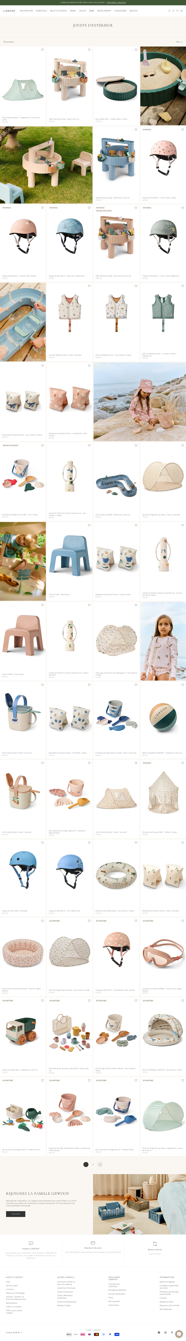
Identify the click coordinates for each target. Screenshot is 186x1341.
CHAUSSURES (120, 11)
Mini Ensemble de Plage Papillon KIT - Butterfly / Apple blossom (67, 832)
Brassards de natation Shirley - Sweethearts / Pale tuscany (68, 435)
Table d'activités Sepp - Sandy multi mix (64, 119)
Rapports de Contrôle (169, 1305)
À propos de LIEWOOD (113, 1285)
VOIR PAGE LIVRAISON (116, 3)
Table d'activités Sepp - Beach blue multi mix (113, 198)
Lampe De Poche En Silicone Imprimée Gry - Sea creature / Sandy (67, 514)
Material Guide (64, 1305)
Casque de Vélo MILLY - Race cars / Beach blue (67, 276)
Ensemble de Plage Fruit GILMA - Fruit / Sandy (20, 515)
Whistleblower (166, 1309)
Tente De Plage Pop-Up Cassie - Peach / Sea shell (161, 515)
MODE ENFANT (104, 11)
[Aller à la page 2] (100, 1164)
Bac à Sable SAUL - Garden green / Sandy (111, 119)
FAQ (8, 1282)
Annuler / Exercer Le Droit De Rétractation (16, 1298)
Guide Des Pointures (66, 1288)
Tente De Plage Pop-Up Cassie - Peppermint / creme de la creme (162, 1149)
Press (110, 1297)
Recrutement (114, 1301)
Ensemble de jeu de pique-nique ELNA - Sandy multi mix (69, 1070)
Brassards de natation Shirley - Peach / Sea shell (160, 911)
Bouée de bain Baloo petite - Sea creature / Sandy (115, 911)
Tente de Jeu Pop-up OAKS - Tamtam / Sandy (159, 832)
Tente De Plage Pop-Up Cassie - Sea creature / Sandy (69, 990)
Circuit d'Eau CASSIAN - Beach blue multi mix (113, 515)
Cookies (163, 1298)
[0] (177, 11)
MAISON (133, 11)
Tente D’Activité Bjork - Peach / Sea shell (111, 832)
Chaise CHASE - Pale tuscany (13, 674)
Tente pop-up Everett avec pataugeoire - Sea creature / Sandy (116, 674)
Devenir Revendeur (116, 1294)
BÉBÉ (91, 11)
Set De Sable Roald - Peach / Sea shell (16, 832)
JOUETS (82, 11)
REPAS (73, 11)
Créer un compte (13, 1307)
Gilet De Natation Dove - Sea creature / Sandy (113, 355)
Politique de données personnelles (169, 1293)
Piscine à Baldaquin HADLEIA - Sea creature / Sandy (162, 1070)
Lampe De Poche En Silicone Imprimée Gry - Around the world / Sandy (162, 594)
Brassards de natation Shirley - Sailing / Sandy (113, 594)
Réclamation (11, 1303)
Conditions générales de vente (169, 1286)
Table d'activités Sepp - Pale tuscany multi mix (113, 276)
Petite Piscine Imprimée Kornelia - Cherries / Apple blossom (21, 990)
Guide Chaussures (65, 1292)
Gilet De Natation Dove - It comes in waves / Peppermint (159, 355)
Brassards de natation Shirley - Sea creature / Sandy (22, 435)
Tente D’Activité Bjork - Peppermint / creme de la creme (21, 119)
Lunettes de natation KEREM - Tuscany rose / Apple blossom (162, 990)
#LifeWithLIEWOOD (117, 1290)
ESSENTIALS (41, 11)
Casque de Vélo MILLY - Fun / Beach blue (64, 911)
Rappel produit (166, 1302)
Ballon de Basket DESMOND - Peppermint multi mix (162, 753)
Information (113, 1305)
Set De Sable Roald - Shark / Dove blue (17, 753)
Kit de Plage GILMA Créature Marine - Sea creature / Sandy (116, 1070)
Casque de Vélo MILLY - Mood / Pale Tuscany (19, 276)
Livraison (10, 1289)
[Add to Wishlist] (42, 50)
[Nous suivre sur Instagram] (165, 1332)
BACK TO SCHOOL (58, 11)
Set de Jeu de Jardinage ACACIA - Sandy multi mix (21, 1150)
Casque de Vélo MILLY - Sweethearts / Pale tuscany (115, 990)
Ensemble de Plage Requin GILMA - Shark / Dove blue (116, 753)
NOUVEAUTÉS (26, 11)
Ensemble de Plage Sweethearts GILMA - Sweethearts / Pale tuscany (69, 1149)
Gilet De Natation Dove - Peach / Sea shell (65, 355)
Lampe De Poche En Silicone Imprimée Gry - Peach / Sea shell (69, 674)
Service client (12, 1285)
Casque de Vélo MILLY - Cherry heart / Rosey (159, 198)
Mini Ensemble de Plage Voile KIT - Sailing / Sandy (115, 1150)
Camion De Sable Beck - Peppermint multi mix (20, 1070)
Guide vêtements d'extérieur (65, 1296)
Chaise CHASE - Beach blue (59, 594)
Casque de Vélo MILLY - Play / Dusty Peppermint (160, 276)
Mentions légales (167, 1282)
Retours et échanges (15, 1293)
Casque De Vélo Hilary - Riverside (14, 911)
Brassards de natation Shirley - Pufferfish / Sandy (68, 753)
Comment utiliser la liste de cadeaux (66, 1283)
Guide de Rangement (66, 1302)
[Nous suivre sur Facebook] (159, 1332)
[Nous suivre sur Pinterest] (172, 1332)
